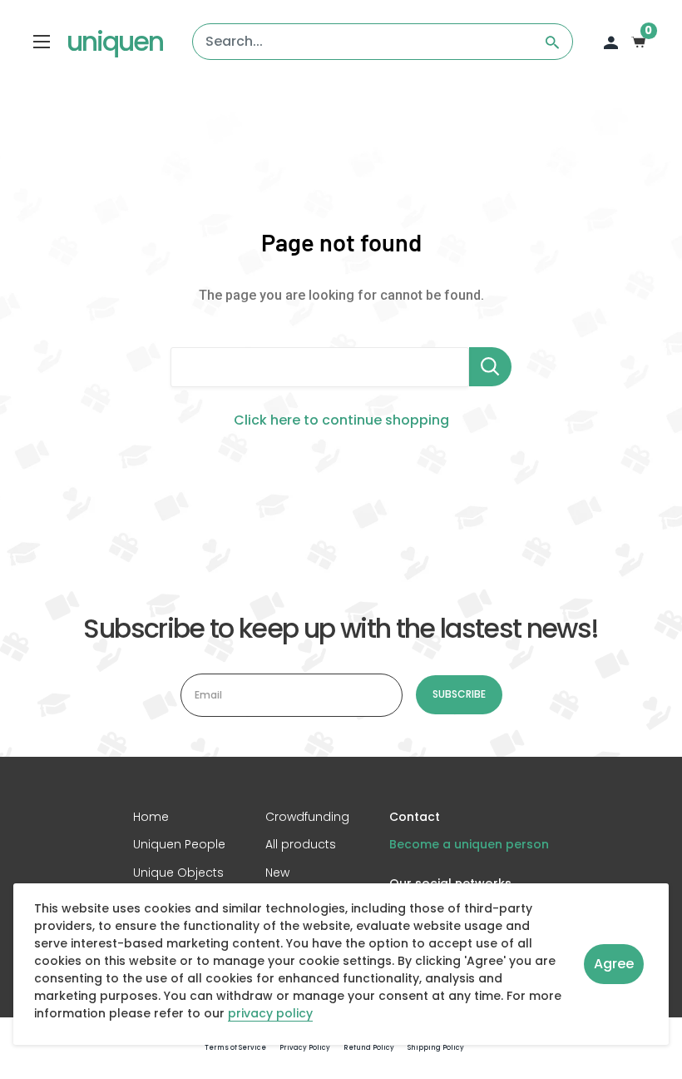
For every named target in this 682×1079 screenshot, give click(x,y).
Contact (414, 817)
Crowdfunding (307, 817)
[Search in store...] (490, 366)
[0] (639, 41)
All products (300, 844)
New (277, 872)
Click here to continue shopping (341, 420)
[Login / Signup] (611, 41)
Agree (614, 963)
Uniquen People (179, 844)
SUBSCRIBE (459, 694)
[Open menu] (41, 41)
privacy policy (270, 1014)
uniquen (115, 41)
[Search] (552, 41)
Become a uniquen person (469, 844)
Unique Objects (178, 872)
